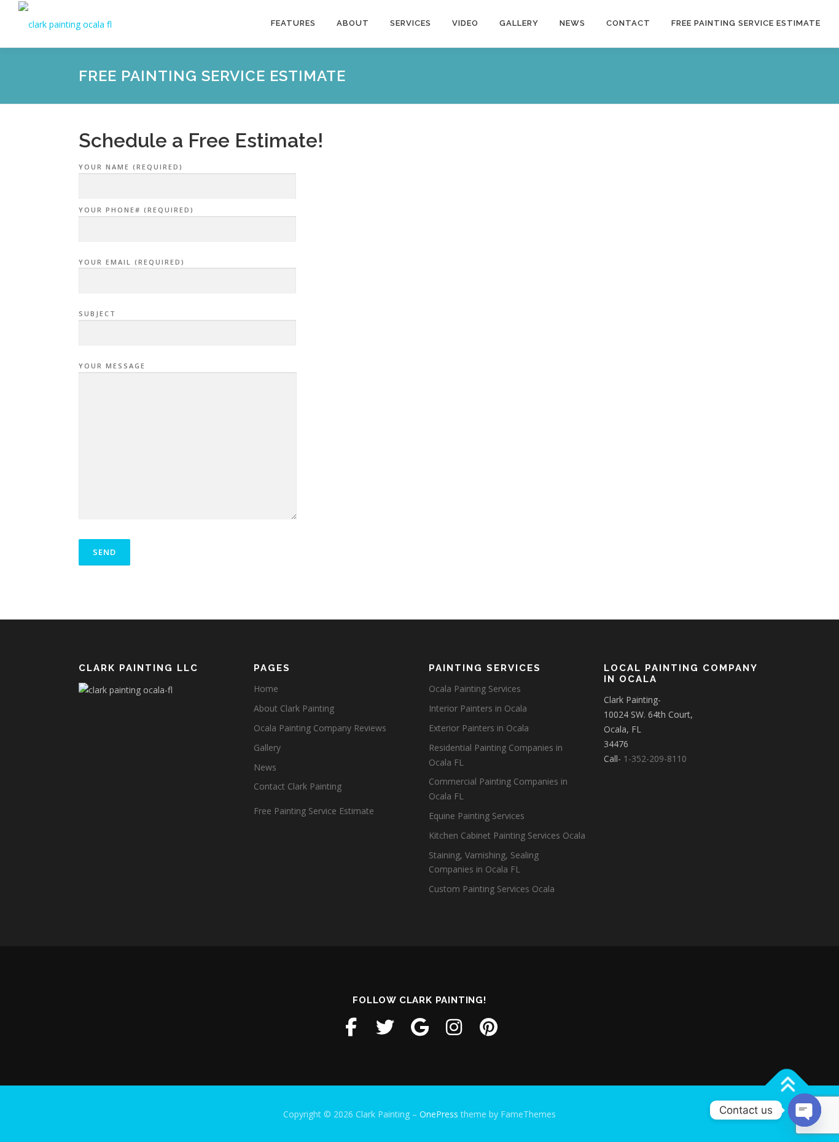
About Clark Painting (294, 708)
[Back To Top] (787, 1085)
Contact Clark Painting (297, 786)
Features (293, 23)
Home (266, 688)
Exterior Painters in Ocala (479, 728)
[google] (419, 1027)
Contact (628, 23)
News (572, 23)
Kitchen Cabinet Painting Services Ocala (507, 835)
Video (465, 23)
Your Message (112, 365)
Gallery (519, 23)
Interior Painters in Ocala (478, 708)
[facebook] (350, 1027)
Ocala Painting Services (475, 688)
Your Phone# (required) (136, 209)
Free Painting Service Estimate (746, 23)
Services (410, 23)
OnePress (438, 1114)
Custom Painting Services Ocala (492, 889)
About (353, 23)
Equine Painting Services (477, 816)
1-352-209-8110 (655, 758)
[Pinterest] (488, 1027)
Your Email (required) (132, 261)
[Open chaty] (804, 1110)
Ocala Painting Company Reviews (320, 728)
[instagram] (454, 1027)
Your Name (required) (131, 166)
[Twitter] (385, 1027)
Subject (97, 313)
